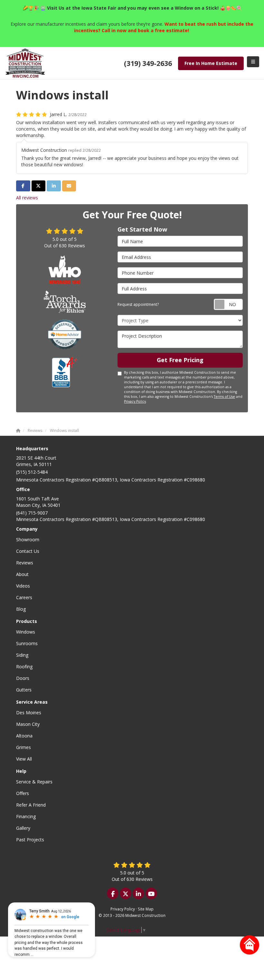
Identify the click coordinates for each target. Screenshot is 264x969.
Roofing (24, 666)
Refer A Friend (31, 805)
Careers (24, 597)
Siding (22, 655)
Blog (21, 609)
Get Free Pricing (180, 360)
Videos (23, 586)
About (22, 574)
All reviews (27, 198)
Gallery (23, 828)
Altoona (24, 736)
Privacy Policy (135, 401)
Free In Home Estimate (210, 63)
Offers (22, 793)
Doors (22, 678)
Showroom (27, 539)
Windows (25, 632)
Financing (26, 816)
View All (24, 759)
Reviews (24, 563)
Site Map (146, 908)
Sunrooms (27, 643)
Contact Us (27, 551)
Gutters (24, 690)
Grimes (23, 747)
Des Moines (28, 712)
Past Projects (30, 839)
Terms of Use (224, 396)
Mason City (28, 724)
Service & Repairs (34, 782)
